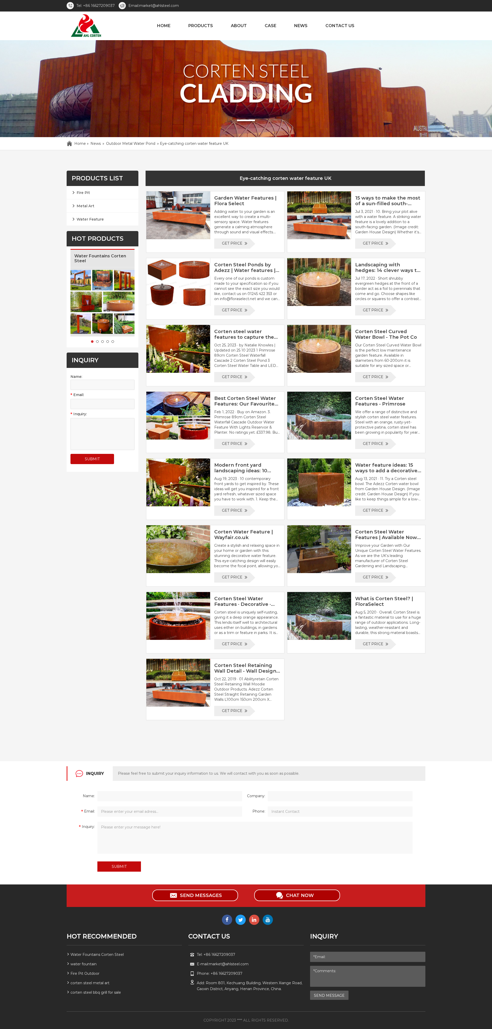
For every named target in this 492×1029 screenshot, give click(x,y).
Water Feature (90, 219)
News (95, 143)
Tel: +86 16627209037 (95, 5)
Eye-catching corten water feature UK (285, 178)
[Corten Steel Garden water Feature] (86, 27)
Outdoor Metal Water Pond (130, 143)
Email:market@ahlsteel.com (153, 5)
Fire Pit (83, 192)
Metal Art (85, 206)
